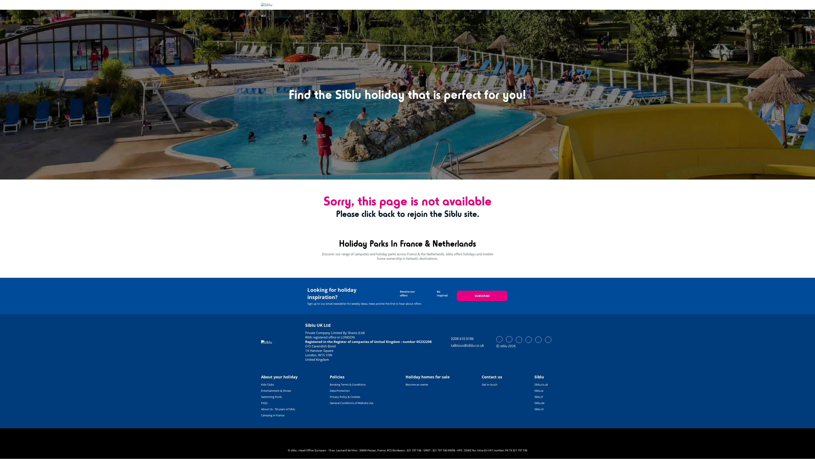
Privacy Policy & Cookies (345, 397)
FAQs (264, 403)
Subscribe (482, 296)
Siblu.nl (539, 409)
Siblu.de (539, 403)
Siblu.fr (538, 397)
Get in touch (489, 384)
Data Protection (340, 391)
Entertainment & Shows (276, 391)
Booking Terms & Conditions (348, 384)
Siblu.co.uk (541, 384)
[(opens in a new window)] (499, 339)
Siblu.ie (538, 391)
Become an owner (417, 384)
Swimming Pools (271, 397)
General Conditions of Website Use (351, 403)
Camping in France (272, 415)
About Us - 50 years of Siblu (278, 409)
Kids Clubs (267, 384)
